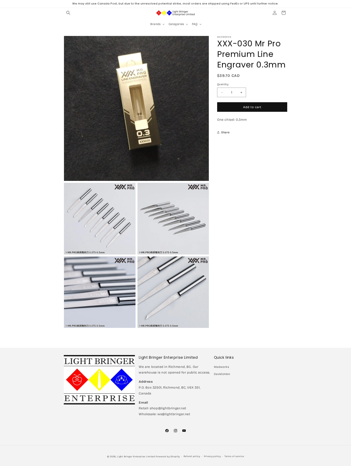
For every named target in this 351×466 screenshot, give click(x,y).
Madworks (221, 366)
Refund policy (192, 456)
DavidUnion (222, 374)
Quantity (223, 84)
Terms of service (234, 456)
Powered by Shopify (168, 456)
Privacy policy (212, 456)
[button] (68, 12)
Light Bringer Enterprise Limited (136, 456)
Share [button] (225, 132)
